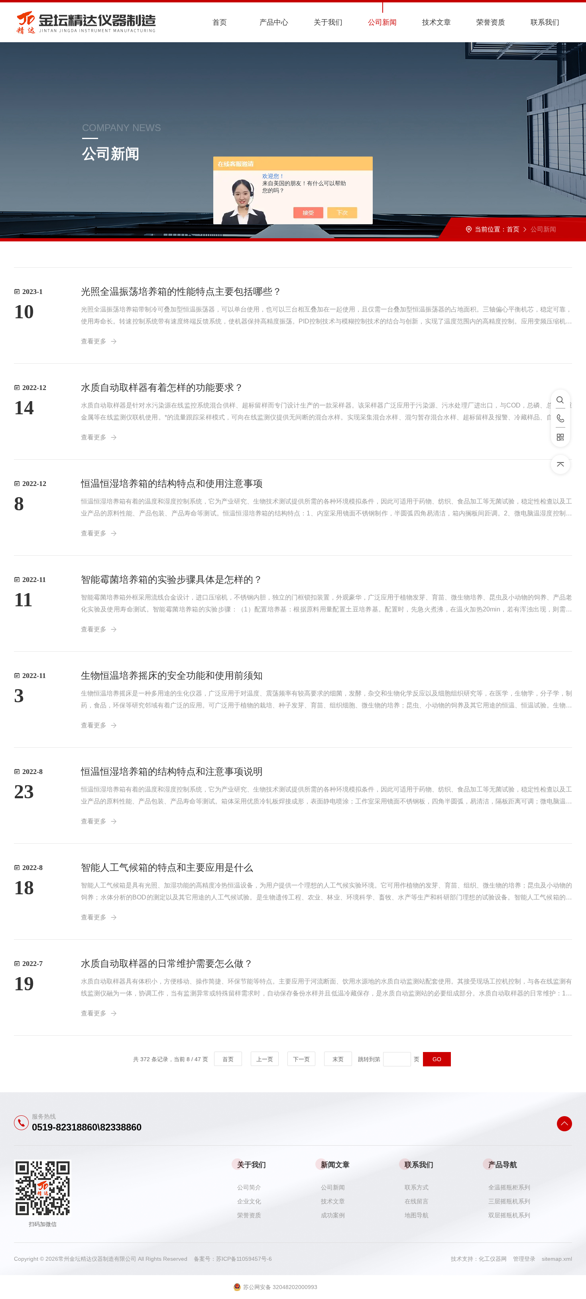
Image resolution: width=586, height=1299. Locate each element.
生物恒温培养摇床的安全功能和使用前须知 (172, 675)
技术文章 (436, 22)
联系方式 (417, 1187)
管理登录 (524, 1259)
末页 (338, 1059)
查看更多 (93, 341)
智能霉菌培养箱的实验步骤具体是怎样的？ (172, 579)
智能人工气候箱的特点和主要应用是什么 (167, 867)
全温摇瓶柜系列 (509, 1187)
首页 (219, 22)
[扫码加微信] (560, 437)
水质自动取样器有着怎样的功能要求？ (162, 387)
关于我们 (328, 22)
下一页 (301, 1059)
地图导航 (417, 1215)
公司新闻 (382, 22)
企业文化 (249, 1201)
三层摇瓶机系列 (509, 1201)
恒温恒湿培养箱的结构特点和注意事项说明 (172, 771)
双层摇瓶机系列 (509, 1215)
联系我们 (545, 22)
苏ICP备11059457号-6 (244, 1259)
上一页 (264, 1059)
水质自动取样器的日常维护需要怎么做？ (167, 963)
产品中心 (274, 22)
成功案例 (333, 1215)
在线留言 (417, 1201)
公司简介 (249, 1187)
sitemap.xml (557, 1259)
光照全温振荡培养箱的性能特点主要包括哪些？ (181, 291)
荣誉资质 (490, 22)
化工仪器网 (496, 1259)
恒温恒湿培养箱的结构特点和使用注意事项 (172, 483)
